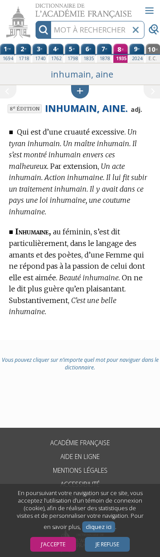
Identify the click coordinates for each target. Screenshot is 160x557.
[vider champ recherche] (135, 30)
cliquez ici (99, 527)
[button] (80, 91)
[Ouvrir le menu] (149, 10)
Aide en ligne (80, 456)
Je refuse (107, 544)
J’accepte (53, 544)
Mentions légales (80, 470)
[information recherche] (43, 30)
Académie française (80, 442)
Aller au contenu (34, 7)
